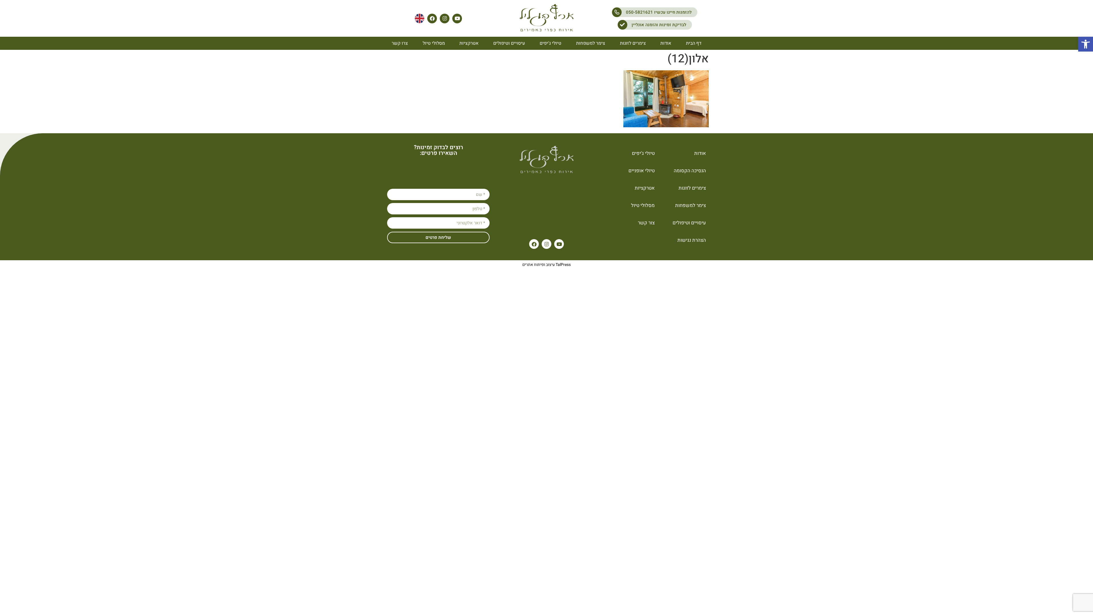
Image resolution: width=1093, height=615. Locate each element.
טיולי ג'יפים (550, 43)
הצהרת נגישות (691, 240)
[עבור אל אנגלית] (419, 18)
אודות (665, 43)
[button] (1085, 44)
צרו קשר (400, 43)
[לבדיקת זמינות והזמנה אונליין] (622, 25)
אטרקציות (468, 43)
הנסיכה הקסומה (690, 170)
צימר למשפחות (590, 43)
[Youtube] (457, 18)
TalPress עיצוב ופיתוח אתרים (546, 265)
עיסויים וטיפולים (509, 43)
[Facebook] (432, 18)
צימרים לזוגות (633, 43)
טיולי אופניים (641, 170)
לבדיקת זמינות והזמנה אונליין (659, 25)
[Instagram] (444, 18)
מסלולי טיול (434, 43)
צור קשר (646, 222)
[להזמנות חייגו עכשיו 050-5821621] (617, 12)
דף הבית (693, 43)
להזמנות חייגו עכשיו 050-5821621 (659, 12)
